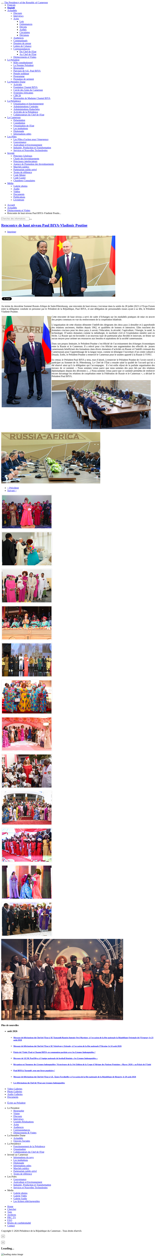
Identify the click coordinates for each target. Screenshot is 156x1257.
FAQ (9, 1220)
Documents (18, 194)
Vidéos (16, 191)
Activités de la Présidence (25, 112)
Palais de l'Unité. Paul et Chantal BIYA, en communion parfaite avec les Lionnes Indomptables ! (54, 1052)
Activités (17, 84)
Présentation (19, 120)
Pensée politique (21, 73)
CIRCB (17, 95)
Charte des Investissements (26, 158)
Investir (10, 153)
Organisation (19, 1149)
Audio (16, 188)
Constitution (19, 123)
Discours (17, 13)
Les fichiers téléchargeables (26, 1201)
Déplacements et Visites (24, 57)
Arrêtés (23, 29)
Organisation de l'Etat (23, 125)
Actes (16, 18)
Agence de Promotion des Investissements (33, 164)
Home (10, 1206)
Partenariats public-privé (25, 169)
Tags (9, 1212)
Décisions (24, 35)
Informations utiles (22, 134)
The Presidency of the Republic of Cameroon (26, 2)
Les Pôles (12, 136)
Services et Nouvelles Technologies (30, 150)
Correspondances (21, 49)
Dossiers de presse (22, 43)
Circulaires (25, 32)
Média (10, 183)
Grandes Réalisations (23, 1121)
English (11, 7)
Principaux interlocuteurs (25, 161)
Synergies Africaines (23, 92)
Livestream (18, 199)
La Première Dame (16, 81)
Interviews (18, 16)
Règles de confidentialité (19, 1223)
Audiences (18, 38)
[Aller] (30, 219)
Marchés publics (21, 167)
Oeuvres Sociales (21, 1141)
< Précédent (13, 488)
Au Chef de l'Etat (28, 54)
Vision (16, 1113)
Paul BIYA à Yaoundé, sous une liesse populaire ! (34, 1070)
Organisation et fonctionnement (28, 103)
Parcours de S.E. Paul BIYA (27, 71)
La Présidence (14, 101)
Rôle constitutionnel (23, 62)
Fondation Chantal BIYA (25, 87)
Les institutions (20, 128)
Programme (19, 76)
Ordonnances (26, 24)
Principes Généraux (22, 156)
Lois (22, 21)
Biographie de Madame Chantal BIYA (31, 98)
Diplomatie (18, 131)
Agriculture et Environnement (27, 145)
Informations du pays (23, 1157)
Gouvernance (19, 142)
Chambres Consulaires (24, 180)
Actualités (12, 10)
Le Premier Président (23, 65)
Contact (11, 1225)
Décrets (23, 27)
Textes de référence (22, 172)
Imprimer (11, 231)
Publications (19, 197)
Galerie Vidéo (20, 1196)
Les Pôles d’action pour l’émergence (30, 139)
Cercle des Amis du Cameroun (28, 90)
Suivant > (12, 490)
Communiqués (20, 40)
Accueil (11, 205)
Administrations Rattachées (26, 109)
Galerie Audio (20, 1198)
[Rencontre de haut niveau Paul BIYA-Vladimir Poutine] (58, 295)
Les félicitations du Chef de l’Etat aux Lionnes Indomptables (39, 1083)
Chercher (11, 1209)
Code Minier (19, 175)
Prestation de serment (23, 79)
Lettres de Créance (22, 46)
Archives (11, 1214)
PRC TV (11, 1217)
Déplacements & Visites (24, 1132)
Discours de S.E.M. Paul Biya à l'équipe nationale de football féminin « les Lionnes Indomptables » (55, 1058)
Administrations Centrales (25, 106)
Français (11, 5)
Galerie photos (20, 186)
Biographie (18, 68)
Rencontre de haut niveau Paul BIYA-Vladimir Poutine (44, 225)
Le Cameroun (14, 117)
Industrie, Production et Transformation (32, 147)
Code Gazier (19, 178)
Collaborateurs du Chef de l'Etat (28, 114)
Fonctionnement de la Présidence (29, 1146)
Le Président (13, 60)
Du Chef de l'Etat (28, 51)
